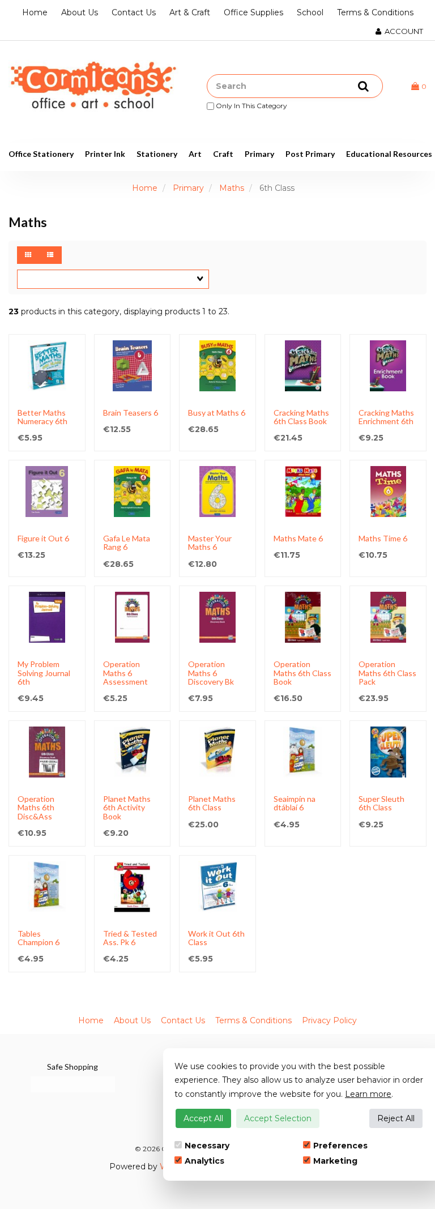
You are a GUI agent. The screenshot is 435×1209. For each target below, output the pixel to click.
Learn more (368, 1094)
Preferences (340, 1145)
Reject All (396, 1118)
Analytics (204, 1161)
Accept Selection (278, 1118)
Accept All (203, 1118)
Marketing (335, 1161)
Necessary (207, 1145)
